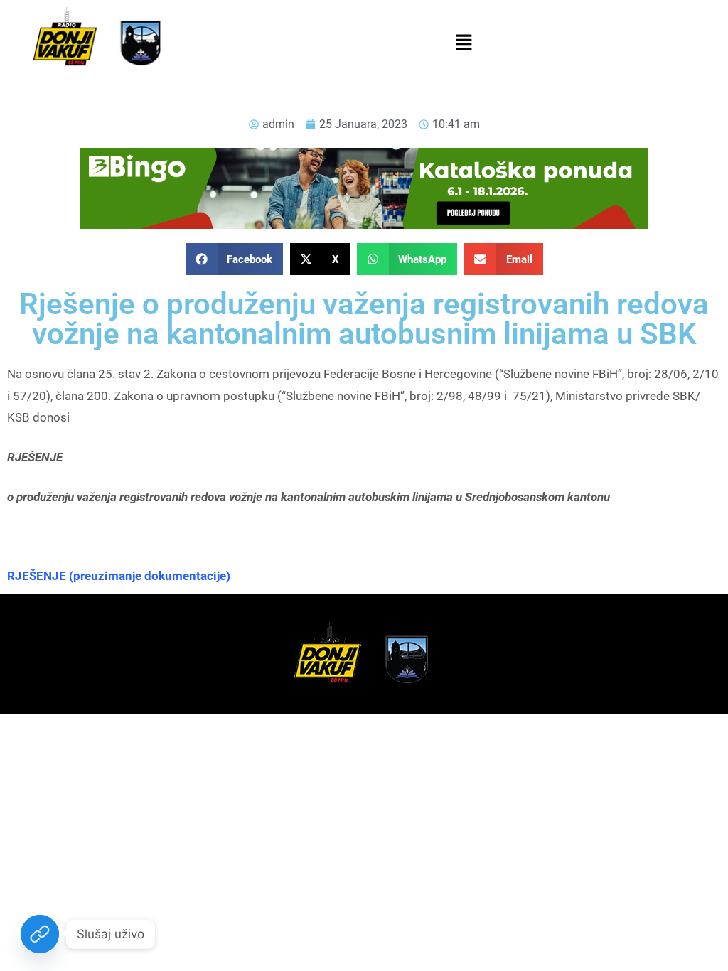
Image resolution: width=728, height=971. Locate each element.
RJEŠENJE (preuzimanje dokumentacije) (118, 576)
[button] (463, 43)
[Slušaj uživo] (40, 934)
